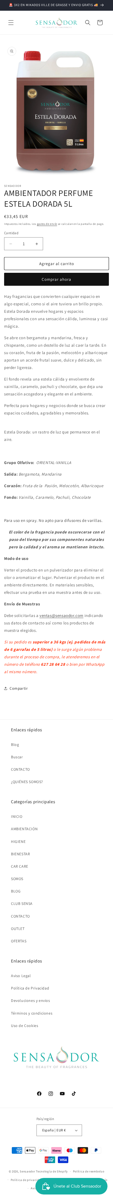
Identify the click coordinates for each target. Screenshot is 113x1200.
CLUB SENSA (22, 903)
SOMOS (17, 878)
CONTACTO (20, 769)
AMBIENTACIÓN (24, 828)
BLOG (16, 891)
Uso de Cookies (24, 1025)
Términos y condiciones (31, 1013)
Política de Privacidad (30, 988)
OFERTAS (18, 941)
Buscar (17, 756)
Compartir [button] (19, 688)
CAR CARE (19, 866)
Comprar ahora (56, 279)
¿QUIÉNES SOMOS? (27, 781)
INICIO (16, 816)
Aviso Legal (21, 975)
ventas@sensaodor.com (61, 615)
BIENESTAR (20, 853)
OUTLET (18, 928)
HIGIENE (18, 841)
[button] (11, 23)
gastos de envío (47, 224)
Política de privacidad (27, 1180)
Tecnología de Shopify (52, 1171)
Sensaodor (27, 1171)
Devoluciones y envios (30, 1000)
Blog (15, 744)
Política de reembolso (88, 1171)
